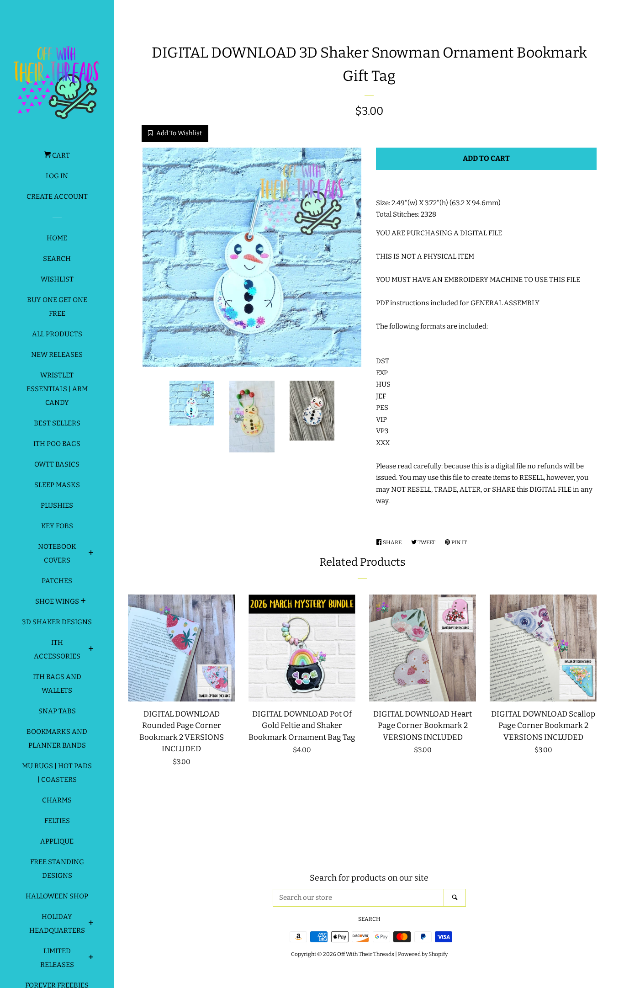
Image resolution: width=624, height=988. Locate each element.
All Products (57, 334)
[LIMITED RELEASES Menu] (91, 958)
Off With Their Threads (365, 954)
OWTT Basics (56, 464)
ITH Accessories (57, 649)
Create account (57, 196)
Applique (57, 841)
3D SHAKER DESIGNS (57, 622)
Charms (57, 800)
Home (57, 238)
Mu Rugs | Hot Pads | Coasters (57, 773)
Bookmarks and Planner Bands (56, 738)
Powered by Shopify (423, 954)
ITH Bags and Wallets (57, 684)
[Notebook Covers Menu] (91, 554)
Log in (57, 176)
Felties (57, 821)
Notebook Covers (57, 553)
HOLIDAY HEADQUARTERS (57, 924)
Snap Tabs (57, 711)
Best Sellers (57, 423)
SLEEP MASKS (57, 485)
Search (57, 259)
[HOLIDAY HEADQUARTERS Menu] (91, 924)
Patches (57, 581)
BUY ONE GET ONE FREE (57, 307)
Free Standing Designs (57, 869)
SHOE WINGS (57, 601)
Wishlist (57, 279)
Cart (60, 155)
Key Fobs (57, 526)
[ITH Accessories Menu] (91, 650)
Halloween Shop (57, 896)
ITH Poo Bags (56, 444)
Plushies (57, 505)
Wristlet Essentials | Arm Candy (57, 389)
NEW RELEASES (57, 355)
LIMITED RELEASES (57, 958)
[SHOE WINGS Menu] (83, 602)
